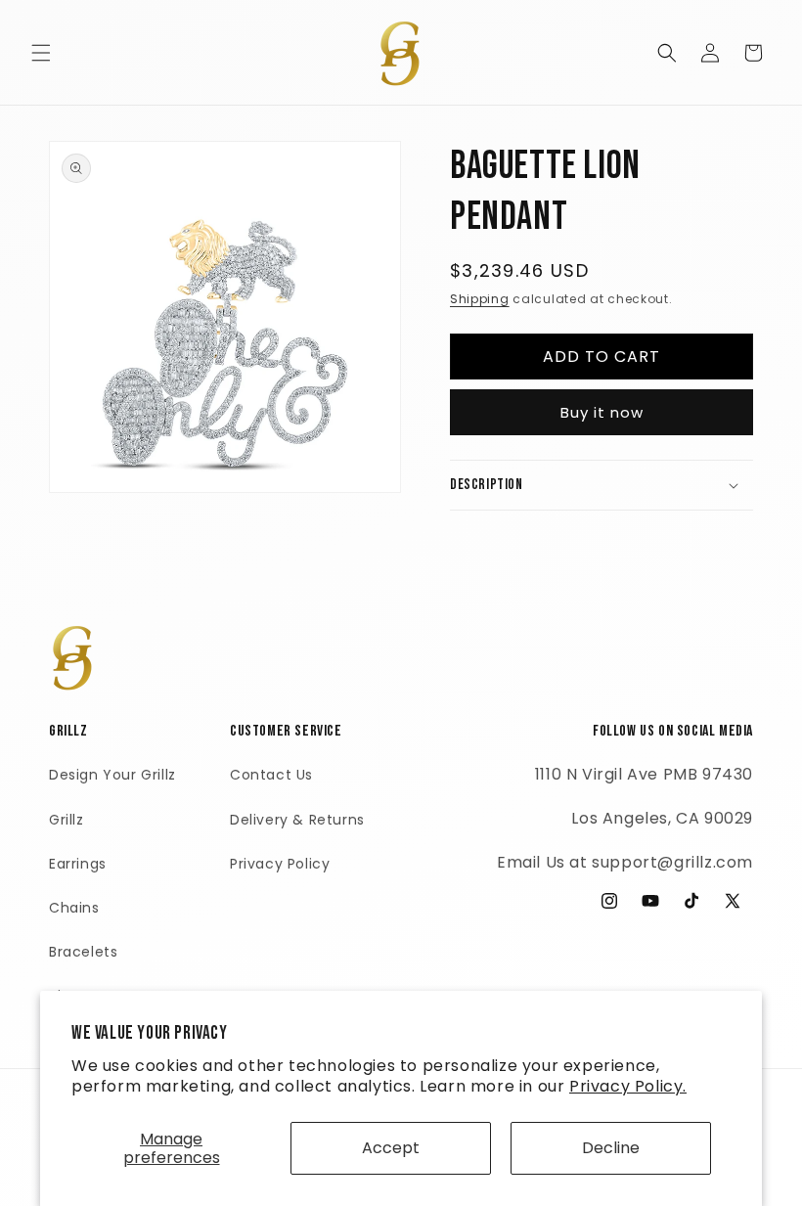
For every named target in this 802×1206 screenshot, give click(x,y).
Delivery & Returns (297, 819)
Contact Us (271, 774)
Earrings (78, 863)
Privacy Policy (280, 863)
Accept (391, 1148)
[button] (41, 52)
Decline (611, 1148)
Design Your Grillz (112, 774)
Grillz (66, 819)
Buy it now (602, 412)
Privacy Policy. (628, 1086)
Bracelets (83, 951)
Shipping (480, 298)
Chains (74, 907)
